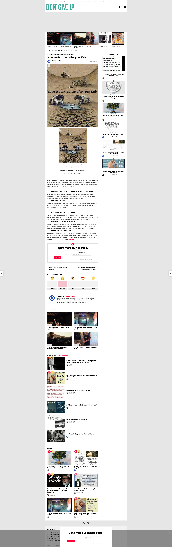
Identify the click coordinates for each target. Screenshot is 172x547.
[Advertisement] (86, 22)
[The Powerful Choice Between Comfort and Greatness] (79, 38)
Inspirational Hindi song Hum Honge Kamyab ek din (113, 75)
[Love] (49, 357)
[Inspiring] (52, 357)
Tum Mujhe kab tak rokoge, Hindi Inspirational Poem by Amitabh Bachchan (58, 490)
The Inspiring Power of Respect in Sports (104, 46)
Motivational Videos (97, 1)
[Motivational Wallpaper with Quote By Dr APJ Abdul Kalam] (56, 378)
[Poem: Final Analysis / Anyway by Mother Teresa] (86, 480)
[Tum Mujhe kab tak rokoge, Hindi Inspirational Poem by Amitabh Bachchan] (59, 480)
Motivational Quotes (62, 355)
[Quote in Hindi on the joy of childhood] (56, 392)
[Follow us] (119, 7)
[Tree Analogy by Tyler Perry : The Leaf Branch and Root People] (59, 458)
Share (49, 65)
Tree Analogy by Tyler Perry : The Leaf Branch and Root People (58, 467)
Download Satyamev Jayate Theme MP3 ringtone (113, 97)
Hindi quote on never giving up (76, 419)
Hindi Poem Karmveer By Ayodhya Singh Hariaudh (85, 467)
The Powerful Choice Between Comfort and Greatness (78, 46)
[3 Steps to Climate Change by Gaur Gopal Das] (113, 163)
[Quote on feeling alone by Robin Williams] (56, 436)
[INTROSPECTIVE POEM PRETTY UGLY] (113, 127)
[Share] (73, 145)
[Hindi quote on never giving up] (56, 421)
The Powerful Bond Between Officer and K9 (66, 46)
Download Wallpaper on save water (73, 167)
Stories (55, 1)
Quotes (59, 1)
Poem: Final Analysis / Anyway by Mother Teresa (85, 490)
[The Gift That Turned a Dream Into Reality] (92, 38)
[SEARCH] (122, 7)
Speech (70, 1)
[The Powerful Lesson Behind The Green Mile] (53, 38)
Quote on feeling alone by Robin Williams (80, 434)
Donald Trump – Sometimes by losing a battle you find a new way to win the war (81, 361)
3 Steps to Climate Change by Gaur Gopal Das (113, 171)
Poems (74, 1)
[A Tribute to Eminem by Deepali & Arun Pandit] (56, 407)
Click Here (55, 239)
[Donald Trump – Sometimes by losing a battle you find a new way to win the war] (56, 363)
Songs (82, 1)
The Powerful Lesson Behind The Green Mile (52, 46)
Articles (51, 1)
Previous (48, 40)
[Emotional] (79, 451)
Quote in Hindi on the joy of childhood (78, 390)
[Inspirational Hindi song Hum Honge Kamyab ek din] (113, 63)
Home (47, 1)
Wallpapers (65, 1)
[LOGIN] (125, 7)
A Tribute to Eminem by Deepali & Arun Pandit (81, 405)
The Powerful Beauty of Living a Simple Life (117, 46)
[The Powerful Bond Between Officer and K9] (66, 38)
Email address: (81, 252)
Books (78, 1)
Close (170, 532)
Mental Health (88, 1)
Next (124, 40)
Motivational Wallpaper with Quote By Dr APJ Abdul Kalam (81, 376)
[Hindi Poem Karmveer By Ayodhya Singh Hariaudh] (86, 458)
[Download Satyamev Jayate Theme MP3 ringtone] (113, 87)
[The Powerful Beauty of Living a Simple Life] (118, 38)
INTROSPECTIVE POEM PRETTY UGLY (113, 134)
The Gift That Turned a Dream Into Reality (91, 46)
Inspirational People (106, 1)
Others (50, 325)
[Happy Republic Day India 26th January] (1, 273)
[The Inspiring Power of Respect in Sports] (105, 38)
